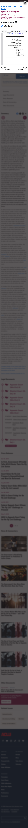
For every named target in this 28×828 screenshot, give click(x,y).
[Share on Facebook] (2, 27)
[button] (9, 26)
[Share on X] (5, 27)
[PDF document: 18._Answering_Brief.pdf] (14, 47)
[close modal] (25, 3)
